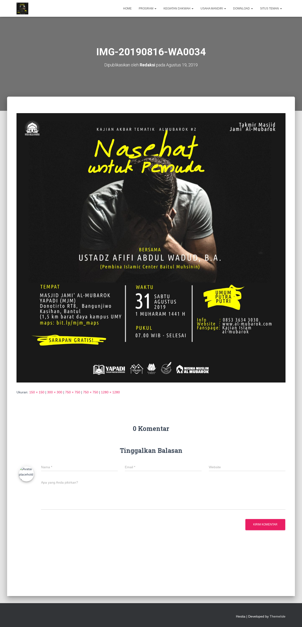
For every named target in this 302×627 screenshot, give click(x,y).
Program (146, 8)
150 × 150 (36, 392)
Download (242, 8)
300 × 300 (54, 392)
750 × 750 (72, 392)
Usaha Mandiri (212, 8)
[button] (155, 8)
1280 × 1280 (110, 392)
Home (127, 8)
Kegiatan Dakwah (177, 8)
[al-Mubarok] (22, 8)
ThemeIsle (277, 616)
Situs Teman (270, 8)
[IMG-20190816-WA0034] (151, 247)
